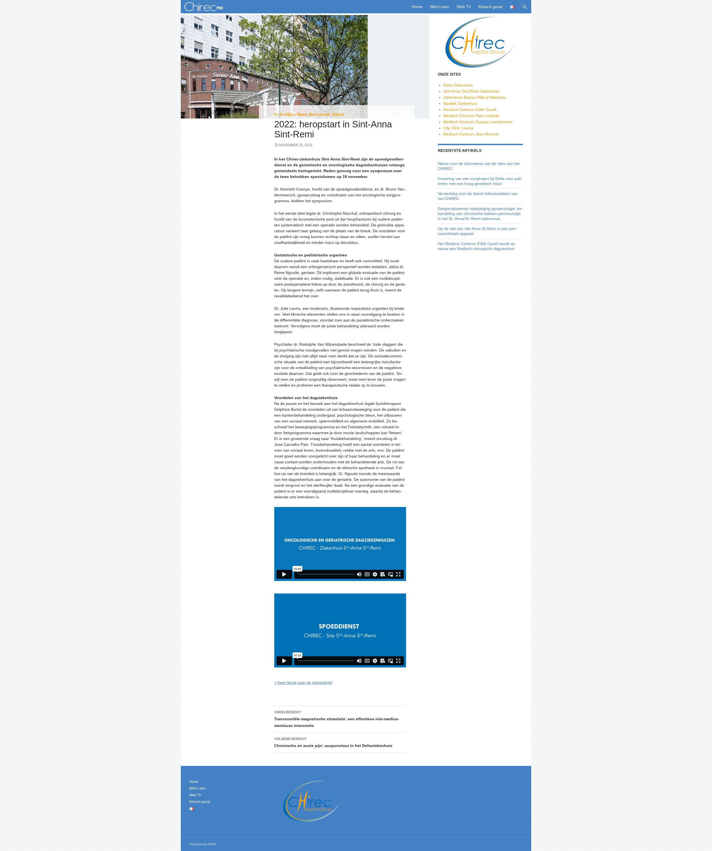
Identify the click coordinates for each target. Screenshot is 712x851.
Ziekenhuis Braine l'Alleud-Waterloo (474, 97)
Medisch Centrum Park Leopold (471, 115)
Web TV (464, 6)
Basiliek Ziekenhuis (460, 103)
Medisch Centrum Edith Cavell (469, 109)
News (302, 114)
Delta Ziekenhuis (458, 85)
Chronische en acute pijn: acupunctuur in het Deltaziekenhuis (333, 742)
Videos (338, 114)
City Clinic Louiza (458, 128)
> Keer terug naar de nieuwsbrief (303, 682)
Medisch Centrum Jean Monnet (471, 134)
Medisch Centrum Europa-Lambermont (477, 122)
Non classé (319, 114)
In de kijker (284, 114)
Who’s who (439, 6)
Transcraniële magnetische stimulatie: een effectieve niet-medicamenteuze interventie (336, 719)
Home (417, 6)
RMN (212, 844)
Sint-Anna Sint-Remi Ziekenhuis (471, 91)
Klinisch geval (490, 6)
